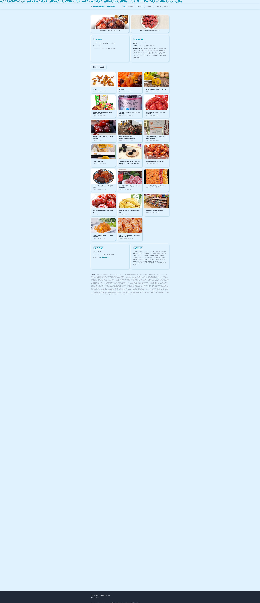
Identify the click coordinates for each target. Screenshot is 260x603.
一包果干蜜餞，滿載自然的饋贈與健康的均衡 (156, 186)
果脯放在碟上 (122, 89)
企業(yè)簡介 (131, 6)
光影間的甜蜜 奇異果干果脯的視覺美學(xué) (156, 89)
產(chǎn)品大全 (140, 6)
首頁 (124, 6)
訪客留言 (166, 6)
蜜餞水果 (95, 89)
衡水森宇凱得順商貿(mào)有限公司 (103, 6)
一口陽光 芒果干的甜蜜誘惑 (99, 161)
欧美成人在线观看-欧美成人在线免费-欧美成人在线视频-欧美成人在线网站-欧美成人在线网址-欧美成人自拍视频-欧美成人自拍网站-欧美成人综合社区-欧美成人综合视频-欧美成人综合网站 (91, 1)
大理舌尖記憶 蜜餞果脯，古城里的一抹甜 (155, 161)
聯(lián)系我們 (149, 6)
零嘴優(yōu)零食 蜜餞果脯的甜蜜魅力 (154, 210)
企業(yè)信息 (158, 6)
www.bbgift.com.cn (104, 257)
